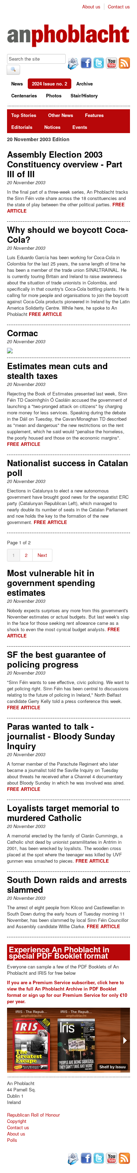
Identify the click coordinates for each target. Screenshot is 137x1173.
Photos (53, 95)
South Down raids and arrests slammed (67, 884)
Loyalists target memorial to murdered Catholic (63, 812)
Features (94, 115)
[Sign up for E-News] (72, 64)
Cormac (22, 333)
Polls (12, 1140)
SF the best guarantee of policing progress (56, 659)
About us (91, 7)
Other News (60, 115)
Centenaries (24, 95)
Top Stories (23, 115)
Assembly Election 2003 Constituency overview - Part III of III (64, 164)
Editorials (21, 127)
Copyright (16, 1121)
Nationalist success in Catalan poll (67, 467)
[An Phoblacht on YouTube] (110, 63)
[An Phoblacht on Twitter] (98, 63)
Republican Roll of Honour (33, 1114)
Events (79, 127)
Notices (52, 127)
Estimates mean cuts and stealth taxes (57, 370)
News (17, 83)
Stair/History (84, 95)
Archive (84, 83)
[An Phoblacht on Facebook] (85, 63)
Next (42, 555)
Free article (45, 314)
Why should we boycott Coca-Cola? (67, 234)
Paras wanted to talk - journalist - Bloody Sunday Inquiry (61, 736)
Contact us (119, 7)
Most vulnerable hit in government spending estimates (51, 582)
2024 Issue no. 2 (49, 83)
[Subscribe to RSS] (123, 63)
